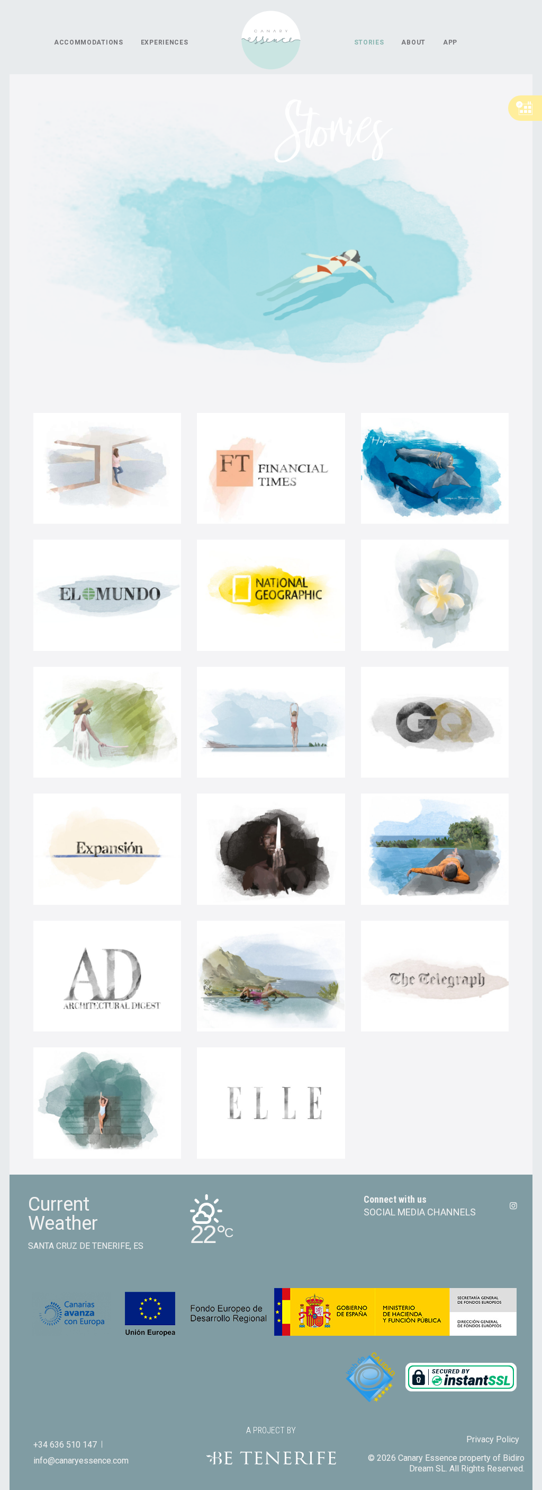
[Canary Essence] (271, 42)
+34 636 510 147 (65, 1445)
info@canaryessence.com (81, 1461)
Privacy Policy (492, 1439)
